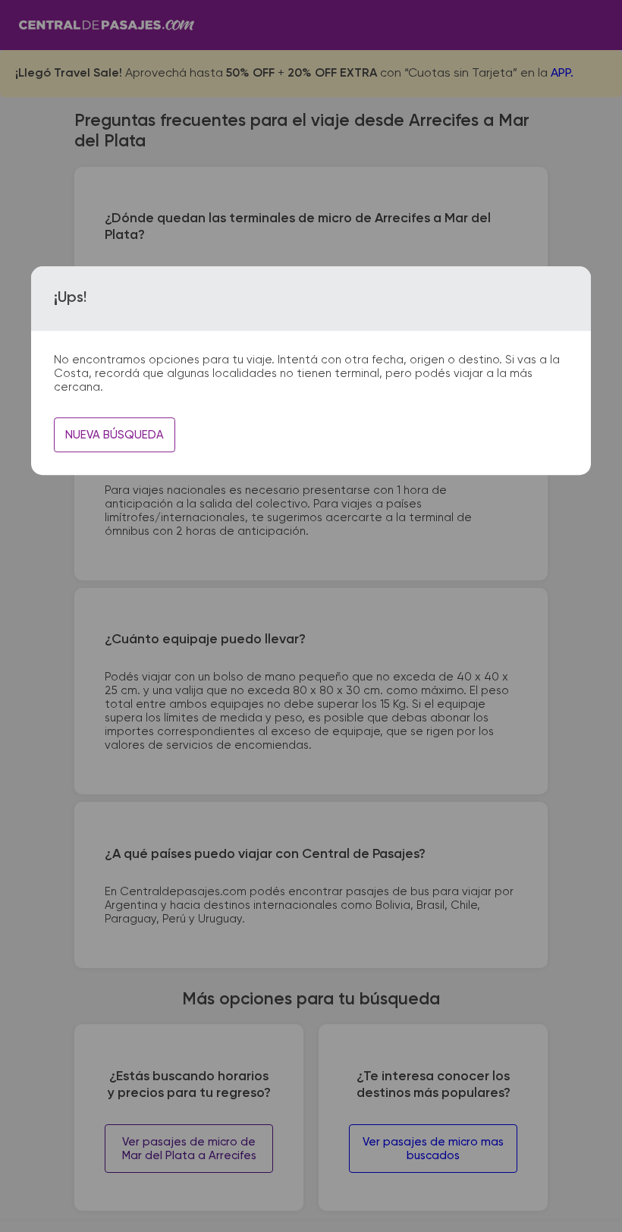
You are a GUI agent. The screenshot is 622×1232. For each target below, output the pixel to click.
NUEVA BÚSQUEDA (114, 435)
